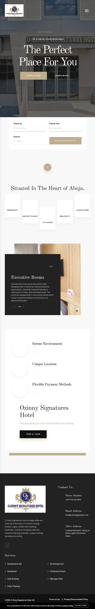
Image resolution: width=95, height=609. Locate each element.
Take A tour (33, 76)
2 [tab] (16, 306)
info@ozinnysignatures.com (76, 515)
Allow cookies (81, 605)
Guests (16, 137)
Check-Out (54, 123)
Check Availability (65, 141)
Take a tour (33, 434)
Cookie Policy (67, 606)
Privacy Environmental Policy (76, 599)
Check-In (17, 123)
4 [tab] (23, 306)
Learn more (62, 76)
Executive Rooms (27, 277)
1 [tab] (13, 306)
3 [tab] (19, 306)
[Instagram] (7, 545)
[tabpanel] (32, 281)
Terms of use (54, 599)
